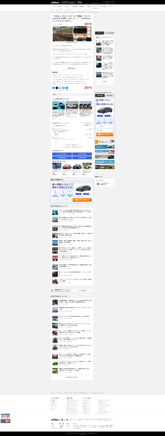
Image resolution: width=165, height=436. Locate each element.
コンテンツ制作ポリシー (77, 426)
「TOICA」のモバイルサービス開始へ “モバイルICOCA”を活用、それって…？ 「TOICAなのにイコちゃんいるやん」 (71, 18)
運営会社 (81, 425)
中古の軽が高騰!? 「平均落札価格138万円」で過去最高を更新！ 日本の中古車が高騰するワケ (75, 265)
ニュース (95, 6)
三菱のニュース (85, 406)
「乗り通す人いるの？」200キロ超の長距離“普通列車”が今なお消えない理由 (67, 77)
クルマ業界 (53, 401)
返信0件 (56, 134)
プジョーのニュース (102, 410)
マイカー (111, 6)
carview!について (76, 425)
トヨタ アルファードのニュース (73, 401)
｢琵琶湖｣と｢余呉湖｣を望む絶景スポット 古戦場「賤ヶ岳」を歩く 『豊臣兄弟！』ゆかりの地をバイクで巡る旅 (75, 369)
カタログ (67, 6)
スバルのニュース (86, 410)
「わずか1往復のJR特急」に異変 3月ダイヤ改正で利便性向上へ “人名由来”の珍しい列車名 (70, 79)
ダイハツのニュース (86, 413)
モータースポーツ (54, 405)
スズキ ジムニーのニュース (72, 413)
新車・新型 (53, 400)
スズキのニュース (86, 411)
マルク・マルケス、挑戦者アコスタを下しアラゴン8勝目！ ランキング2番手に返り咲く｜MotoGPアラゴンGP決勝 (75, 331)
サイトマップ (89, 426)
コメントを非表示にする (87, 122)
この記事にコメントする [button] (60, 125)
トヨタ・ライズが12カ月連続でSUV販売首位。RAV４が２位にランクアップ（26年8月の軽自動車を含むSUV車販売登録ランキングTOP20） (58, 113)
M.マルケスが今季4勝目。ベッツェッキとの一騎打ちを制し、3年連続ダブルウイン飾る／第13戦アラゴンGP (75, 339)
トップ (53, 6)
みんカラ (68, 426)
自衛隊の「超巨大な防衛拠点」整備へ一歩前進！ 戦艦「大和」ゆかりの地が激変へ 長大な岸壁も (75, 241)
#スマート (60, 94)
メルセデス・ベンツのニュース (104, 400)
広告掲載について (95, 426)
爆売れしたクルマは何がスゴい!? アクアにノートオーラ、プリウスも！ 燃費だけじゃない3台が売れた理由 (75, 324)
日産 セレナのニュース (71, 406)
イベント (52, 408)
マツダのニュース (86, 408)
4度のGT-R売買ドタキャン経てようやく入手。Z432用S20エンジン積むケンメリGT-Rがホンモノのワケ (72, 113)
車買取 (88, 6)
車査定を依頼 (100, 95)
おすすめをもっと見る (71, 377)
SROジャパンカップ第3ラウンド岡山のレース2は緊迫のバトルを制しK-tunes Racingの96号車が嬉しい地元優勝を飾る (75, 355)
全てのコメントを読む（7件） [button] (72, 144)
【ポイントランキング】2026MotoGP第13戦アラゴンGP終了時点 (74, 316)
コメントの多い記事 (109, 32)
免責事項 (111, 425)
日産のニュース (85, 403)
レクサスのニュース (86, 401)
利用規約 (107, 425)
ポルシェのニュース (102, 406)
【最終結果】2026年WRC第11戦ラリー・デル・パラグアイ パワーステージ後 (75, 308)
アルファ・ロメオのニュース (104, 411)
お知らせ (85, 425)
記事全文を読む (71, 68)
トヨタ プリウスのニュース (72, 400)
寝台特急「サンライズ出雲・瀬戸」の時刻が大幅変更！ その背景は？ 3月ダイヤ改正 (69, 83)
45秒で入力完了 (82, 200)
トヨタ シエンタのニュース (72, 405)
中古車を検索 (83, 154)
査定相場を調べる (63, 157)
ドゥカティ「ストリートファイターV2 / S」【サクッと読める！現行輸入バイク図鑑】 (75, 280)
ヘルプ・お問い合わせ (77, 428)
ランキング (99, 32)
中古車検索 (74, 6)
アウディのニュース (102, 403)
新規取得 (107, 1)
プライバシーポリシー (92, 425)
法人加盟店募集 (102, 426)
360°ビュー (60, 6)
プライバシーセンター (101, 425)
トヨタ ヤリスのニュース (72, 403)
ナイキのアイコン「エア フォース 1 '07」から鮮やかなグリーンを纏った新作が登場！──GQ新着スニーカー (75, 362)
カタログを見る (63, 154)
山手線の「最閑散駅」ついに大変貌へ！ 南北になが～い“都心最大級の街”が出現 (68, 81)
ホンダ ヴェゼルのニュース (72, 410)
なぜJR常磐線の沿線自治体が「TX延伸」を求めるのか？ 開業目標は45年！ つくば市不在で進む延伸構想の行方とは (85, 113)
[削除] (10, 413)
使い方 (67, 123)
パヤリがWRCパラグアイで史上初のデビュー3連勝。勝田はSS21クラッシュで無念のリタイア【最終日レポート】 (75, 257)
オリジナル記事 (103, 6)
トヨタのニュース (86, 400)
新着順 (90, 125)
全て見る (105, 81)
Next (92, 105)
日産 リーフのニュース (71, 408)
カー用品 (52, 403)
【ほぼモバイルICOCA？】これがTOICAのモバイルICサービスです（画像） (70, 54)
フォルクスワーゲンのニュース (104, 405)
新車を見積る (83, 157)
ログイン (103, 1)
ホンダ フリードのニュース (72, 411)
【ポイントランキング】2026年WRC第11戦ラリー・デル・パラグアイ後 (75, 273)
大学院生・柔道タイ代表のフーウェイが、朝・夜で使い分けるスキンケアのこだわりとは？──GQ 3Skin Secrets (75, 346)
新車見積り (82, 6)
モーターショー (54, 406)
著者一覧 (84, 426)
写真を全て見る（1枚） (73, 42)
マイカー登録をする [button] (83, 290)
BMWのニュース (101, 401)
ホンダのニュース (86, 405)
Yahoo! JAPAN (111, 1)
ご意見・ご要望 (108, 426)
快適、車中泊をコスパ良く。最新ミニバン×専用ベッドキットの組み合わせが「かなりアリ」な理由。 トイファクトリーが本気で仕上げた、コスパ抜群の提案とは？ (75, 249)
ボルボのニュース (102, 413)
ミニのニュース (101, 408)
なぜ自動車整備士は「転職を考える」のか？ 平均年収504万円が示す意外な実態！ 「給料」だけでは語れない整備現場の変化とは (75, 301)
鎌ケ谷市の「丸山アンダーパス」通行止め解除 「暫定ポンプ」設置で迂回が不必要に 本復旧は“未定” (75, 234)
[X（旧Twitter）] (65, 420)
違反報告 (90, 129)
